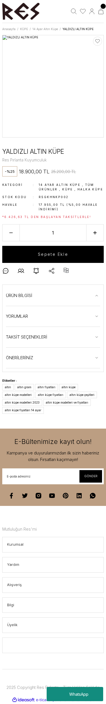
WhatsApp (78, 694)
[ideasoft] (23, 700)
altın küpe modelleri (18, 394)
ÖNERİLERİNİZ (19, 357)
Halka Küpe (90, 189)
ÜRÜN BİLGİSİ (19, 295)
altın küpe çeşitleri (82, 394)
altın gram (24, 387)
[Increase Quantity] (94, 233)
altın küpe (68, 387)
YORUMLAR (17, 316)
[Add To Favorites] (97, 41)
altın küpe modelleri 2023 (22, 402)
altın (8, 387)
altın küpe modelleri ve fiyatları (67, 402)
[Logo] (21, 11)
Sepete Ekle (53, 254)
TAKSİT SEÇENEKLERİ (26, 337)
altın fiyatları (46, 387)
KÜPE (67, 189)
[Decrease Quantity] (11, 233)
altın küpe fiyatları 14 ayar (23, 410)
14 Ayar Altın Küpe (59, 184)
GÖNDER (91, 476)
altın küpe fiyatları (50, 394)
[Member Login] (92, 11)
